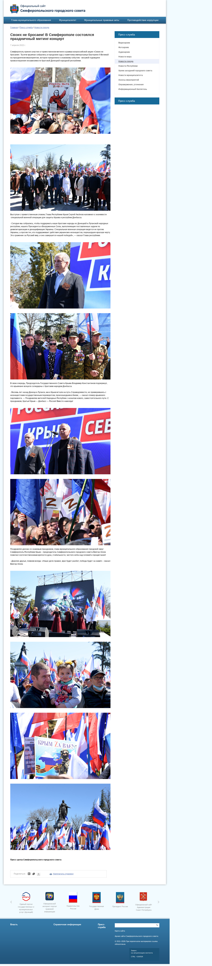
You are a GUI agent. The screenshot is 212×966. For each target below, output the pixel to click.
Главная (14, 27)
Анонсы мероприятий (128, 80)
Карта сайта (120, 931)
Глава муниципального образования (31, 20)
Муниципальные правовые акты (101, 20)
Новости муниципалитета (130, 75)
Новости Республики (128, 66)
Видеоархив (124, 43)
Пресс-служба (26, 27)
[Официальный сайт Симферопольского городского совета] (47, 8)
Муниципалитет (67, 20)
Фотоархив (123, 47)
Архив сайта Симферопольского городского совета (136, 936)
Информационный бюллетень (132, 89)
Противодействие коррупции (143, 20)
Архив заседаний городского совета (135, 70)
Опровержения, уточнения (131, 84)
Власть (14, 924)
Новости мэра (125, 57)
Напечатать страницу (63, 874)
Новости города (41, 27)
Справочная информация (67, 924)
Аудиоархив (124, 52)
